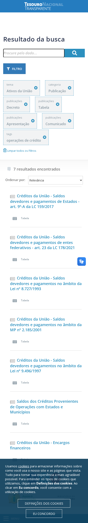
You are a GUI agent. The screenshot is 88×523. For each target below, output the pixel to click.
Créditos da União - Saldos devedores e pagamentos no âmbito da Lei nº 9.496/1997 (46, 365)
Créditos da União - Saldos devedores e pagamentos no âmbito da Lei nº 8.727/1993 (46, 283)
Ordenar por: (15, 180)
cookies (23, 466)
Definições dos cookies (44, 503)
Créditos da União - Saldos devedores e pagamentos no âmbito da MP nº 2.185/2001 (46, 324)
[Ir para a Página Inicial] (47, 6)
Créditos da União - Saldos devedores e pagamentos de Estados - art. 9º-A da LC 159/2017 (44, 201)
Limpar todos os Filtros (21, 151)
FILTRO (17, 69)
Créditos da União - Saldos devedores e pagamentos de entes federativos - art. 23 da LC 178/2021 (42, 242)
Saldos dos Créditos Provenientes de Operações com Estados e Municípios (44, 407)
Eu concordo (44, 514)
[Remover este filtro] (36, 88)
